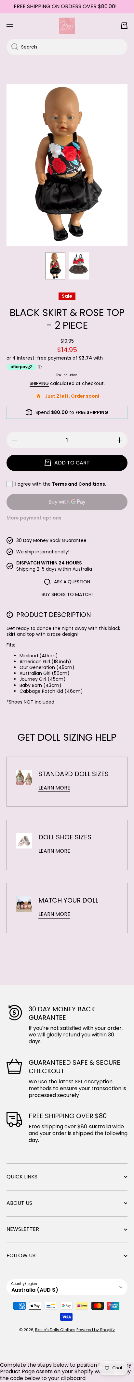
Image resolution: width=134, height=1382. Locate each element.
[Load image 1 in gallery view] (55, 265)
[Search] (12, 47)
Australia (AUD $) (34, 1290)
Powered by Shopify (95, 1329)
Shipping (39, 383)
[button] (124, 25)
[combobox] (67, 47)
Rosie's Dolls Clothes (55, 1329)
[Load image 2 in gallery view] (79, 265)
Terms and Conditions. (79, 484)
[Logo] (67, 26)
